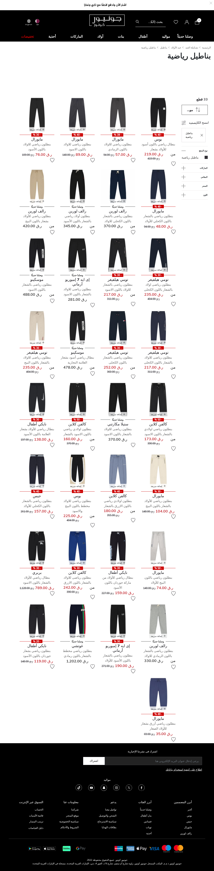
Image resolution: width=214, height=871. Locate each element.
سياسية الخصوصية (69, 821)
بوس (189, 815)
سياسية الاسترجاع (107, 821)
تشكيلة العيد (191, 47)
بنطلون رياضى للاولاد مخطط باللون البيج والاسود (77, 506)
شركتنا (75, 809)
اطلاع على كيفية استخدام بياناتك (184, 769)
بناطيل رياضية (148, 47)
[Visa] (154, 848)
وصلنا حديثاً (146, 809)
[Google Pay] (80, 848)
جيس (189, 821)
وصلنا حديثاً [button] (185, 36)
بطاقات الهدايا (109, 827)
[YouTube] (91, 787)
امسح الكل (202, 122)
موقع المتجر (72, 815)
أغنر (190, 809)
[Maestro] (167, 848)
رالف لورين (186, 833)
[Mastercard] (179, 848)
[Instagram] (116, 787)
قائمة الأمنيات (36, 815)
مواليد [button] (166, 36)
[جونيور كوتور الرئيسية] (107, 20)
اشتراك (94, 761)
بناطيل (163, 47)
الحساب (39, 809)
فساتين (148, 821)
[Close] (211, 3)
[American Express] (130, 848)
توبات (149, 827)
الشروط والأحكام (70, 827)
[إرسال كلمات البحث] (137, 21)
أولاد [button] (100, 36)
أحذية (149, 833)
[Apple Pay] (141, 848)
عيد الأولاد (176, 47)
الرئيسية (206, 47)
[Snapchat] (104, 787)
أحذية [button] (52, 36)
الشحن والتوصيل (107, 815)
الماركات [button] (76, 36)
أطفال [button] (143, 36)
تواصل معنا (110, 809)
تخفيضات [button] (27, 36)
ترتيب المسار (36, 821)
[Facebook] (141, 787)
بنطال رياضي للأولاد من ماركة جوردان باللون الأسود (117, 583)
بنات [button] (121, 36)
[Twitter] (129, 787)
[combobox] (150, 21)
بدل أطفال (146, 815)
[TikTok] (79, 787)
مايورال (188, 827)
